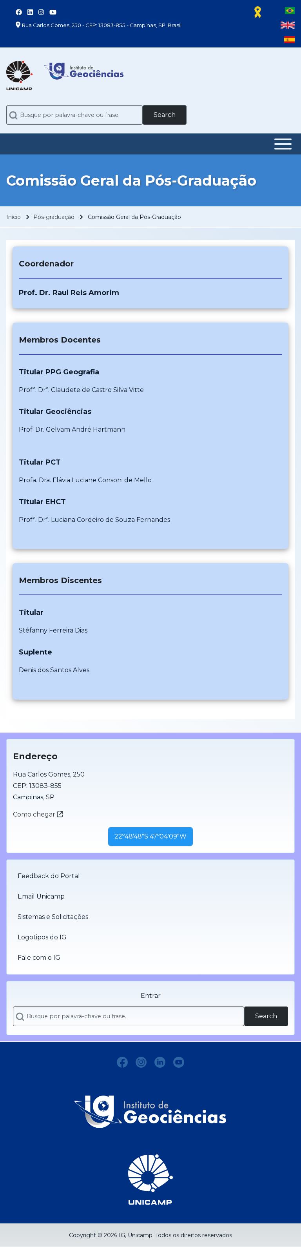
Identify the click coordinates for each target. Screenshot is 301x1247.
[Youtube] (179, 1062)
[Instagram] (141, 1062)
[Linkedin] (160, 1062)
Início (13, 217)
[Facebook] (122, 1062)
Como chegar (35, 814)
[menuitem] (150, 876)
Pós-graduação (53, 217)
